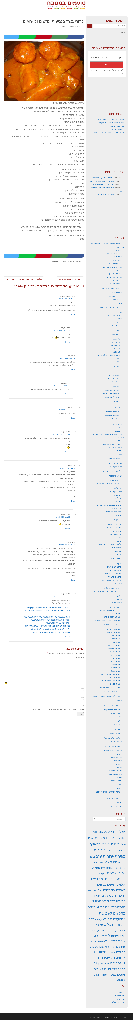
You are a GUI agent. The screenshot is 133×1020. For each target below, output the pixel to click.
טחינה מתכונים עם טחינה (112, 444)
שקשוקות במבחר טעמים (110, 288)
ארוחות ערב (117, 292)
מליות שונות (117, 547)
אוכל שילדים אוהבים (74, 261)
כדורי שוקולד (115, 558)
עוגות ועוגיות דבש (113, 632)
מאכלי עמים (117, 498)
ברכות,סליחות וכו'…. (112, 458)
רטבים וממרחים (115, 770)
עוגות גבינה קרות (113, 629)
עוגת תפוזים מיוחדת (106, 194)
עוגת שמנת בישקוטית (116, 126)
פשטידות (118, 728)
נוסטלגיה (118, 583)
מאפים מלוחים (116, 508)
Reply (72, 314)
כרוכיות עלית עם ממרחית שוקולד (111, 122)
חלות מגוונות (115, 480)
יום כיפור (116, 348)
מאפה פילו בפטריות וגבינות (70, 278)
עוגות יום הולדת (114, 635)
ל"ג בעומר (116, 351)
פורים (118, 361)
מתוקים (117, 519)
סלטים (119, 596)
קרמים (119, 767)
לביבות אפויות (116, 806)
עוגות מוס (116, 641)
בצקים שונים (117, 299)
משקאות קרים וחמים (113, 573)
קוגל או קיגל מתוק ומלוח (112, 738)
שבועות (117, 407)
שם (82, 688)
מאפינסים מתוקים (114, 527)
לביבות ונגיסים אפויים (111, 471)
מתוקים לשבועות (112, 411)
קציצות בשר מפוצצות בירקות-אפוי (111, 119)
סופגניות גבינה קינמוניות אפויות (102, 177)
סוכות (118, 358)
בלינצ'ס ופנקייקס (115, 296)
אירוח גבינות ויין (115, 273)
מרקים (119, 563)
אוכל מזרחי (117, 256)
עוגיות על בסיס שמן (111, 691)
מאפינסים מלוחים (115, 524)
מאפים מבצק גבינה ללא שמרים (109, 505)
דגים (120, 318)
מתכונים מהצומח (115, 576)
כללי (120, 454)
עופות (119, 700)
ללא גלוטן (118, 488)
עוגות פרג (116, 658)
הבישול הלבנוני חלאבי (112, 588)
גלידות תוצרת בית (115, 315)
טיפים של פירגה (115, 447)
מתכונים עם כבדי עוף (112, 705)
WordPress (122, 1017)
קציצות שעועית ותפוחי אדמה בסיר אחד (109, 132)
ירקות (119, 450)
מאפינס (119, 515)
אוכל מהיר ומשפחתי (114, 253)
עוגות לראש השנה (112, 397)
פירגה (64, 26)
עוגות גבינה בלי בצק (111, 624)
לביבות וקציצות (116, 466)
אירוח (119, 270)
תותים (119, 802)
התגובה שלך (78, 657)
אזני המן (115, 366)
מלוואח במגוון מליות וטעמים (110, 544)
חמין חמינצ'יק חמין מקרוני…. (109, 307)
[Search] (89, 26)
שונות (119, 777)
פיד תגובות (120, 999)
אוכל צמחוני (117, 260)
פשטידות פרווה (114, 733)
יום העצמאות (115, 345)
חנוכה (118, 329)
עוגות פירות (115, 654)
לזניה (118, 721)
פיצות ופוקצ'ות (116, 713)
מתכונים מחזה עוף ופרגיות (111, 580)
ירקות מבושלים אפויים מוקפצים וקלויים (108, 879)
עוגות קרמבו (115, 664)
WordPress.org (118, 1002)
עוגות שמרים (115, 677)
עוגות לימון (116, 638)
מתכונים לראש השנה (111, 393)
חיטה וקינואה (116, 424)
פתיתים (117, 724)
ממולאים (118, 550)
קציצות (119, 764)
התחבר (121, 992)
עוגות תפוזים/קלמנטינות (111, 680)
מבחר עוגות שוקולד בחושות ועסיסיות (106, 610)
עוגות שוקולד (115, 671)
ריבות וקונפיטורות (115, 774)
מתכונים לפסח (113, 378)
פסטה (119, 716)
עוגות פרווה (115, 661)
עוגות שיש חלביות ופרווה (110, 674)
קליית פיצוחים (116, 757)
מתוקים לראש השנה (111, 390)
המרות (119, 322)
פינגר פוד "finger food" (113, 709)
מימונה (119, 537)
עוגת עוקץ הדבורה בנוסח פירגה (102, 181)
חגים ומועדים (116, 325)
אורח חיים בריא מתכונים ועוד (110, 267)
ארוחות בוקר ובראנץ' (114, 277)
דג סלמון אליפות (118, 129)
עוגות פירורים (115, 651)
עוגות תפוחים (115, 683)
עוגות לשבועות (113, 418)
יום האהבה (116, 342)
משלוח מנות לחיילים (114, 570)
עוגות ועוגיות (117, 602)
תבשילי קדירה (116, 780)
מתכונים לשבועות (112, 415)
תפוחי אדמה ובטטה (112, 798)
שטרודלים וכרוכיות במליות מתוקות (106, 696)
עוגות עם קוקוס (114, 648)
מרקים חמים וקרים (114, 566)
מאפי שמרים (115, 607)
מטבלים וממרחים (115, 534)
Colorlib (106, 1017)
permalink (55, 261)
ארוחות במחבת (116, 280)
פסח (118, 370)
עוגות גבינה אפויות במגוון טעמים (107, 620)
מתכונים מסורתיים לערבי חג (109, 355)
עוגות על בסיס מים (113, 645)
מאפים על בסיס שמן (114, 511)
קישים (119, 754)
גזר (120, 312)
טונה (120, 440)
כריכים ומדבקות (115, 463)
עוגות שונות (115, 667)
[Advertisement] (107, 94)
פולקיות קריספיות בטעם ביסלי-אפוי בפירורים (24, 278)
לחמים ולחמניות (115, 475)
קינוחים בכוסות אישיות (111, 746)
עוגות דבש (114, 401)
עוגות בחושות (115, 613)
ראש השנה (116, 386)
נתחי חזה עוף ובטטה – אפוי (103, 184)
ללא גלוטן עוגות (115, 491)
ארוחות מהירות (116, 283)
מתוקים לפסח (113, 375)
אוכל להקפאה (116, 250)
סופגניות (115, 334)
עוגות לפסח (114, 381)
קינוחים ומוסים (116, 741)
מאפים (119, 501)
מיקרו (119, 540)
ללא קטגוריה (117, 495)
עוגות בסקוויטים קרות (112, 616)
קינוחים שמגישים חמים (113, 750)
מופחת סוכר (117, 530)
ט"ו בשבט (116, 339)
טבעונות (118, 431)
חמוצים (119, 427)
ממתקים (118, 554)
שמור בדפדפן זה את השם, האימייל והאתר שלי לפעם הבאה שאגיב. (58, 709)
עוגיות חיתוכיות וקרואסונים (109, 687)
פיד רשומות (119, 995)
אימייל (81, 697)
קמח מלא (118, 760)
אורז (118, 788)
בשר (64, 261)
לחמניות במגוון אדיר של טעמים (108, 483)
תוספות (119, 784)
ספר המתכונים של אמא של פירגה (107, 591)
